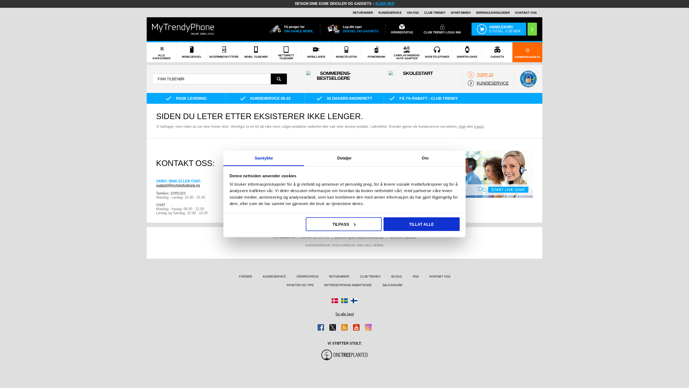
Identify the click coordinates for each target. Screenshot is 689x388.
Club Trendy (434, 12)
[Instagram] (368, 327)
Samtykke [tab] (264, 158)
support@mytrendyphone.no (178, 185)
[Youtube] (356, 327)
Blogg (396, 276)
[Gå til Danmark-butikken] (335, 300)
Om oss (413, 12)
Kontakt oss (526, 12)
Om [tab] (425, 158)
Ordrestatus (307, 276)
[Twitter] (332, 327)
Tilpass (340, 224)
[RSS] (344, 327)
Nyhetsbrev (461, 12)
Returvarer (363, 12)
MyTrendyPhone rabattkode (348, 285)
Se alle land (344, 314)
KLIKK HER (384, 4)
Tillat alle (421, 224)
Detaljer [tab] (344, 158)
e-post (479, 126)
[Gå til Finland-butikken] (354, 300)
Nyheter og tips (300, 285)
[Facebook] (321, 327)
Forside (245, 276)
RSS (416, 276)
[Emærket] (528, 79)
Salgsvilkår (392, 285)
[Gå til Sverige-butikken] (344, 300)
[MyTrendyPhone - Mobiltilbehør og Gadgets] (183, 28)
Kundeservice (390, 12)
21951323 (409, 237)
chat (462, 126)
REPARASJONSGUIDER (493, 12)
